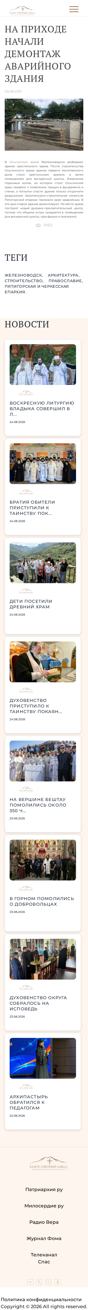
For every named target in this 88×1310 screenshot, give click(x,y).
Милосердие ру (44, 1206)
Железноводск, (24, 275)
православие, (66, 281)
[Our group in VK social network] (30, 1283)
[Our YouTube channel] (49, 1283)
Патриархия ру (44, 1189)
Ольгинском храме (24, 162)
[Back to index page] (22, 14)
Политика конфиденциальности (41, 1299)
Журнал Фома (44, 1238)
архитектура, (64, 275)
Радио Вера (44, 1222)
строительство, (25, 281)
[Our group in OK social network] (58, 1283)
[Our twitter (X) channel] (40, 1283)
